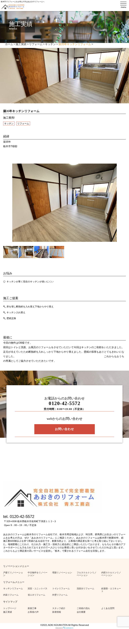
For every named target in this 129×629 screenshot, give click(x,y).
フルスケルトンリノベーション (86, 573)
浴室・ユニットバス (37, 588)
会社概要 (81, 612)
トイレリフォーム (61, 588)
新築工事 (32, 608)
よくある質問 (107, 608)
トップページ (9, 608)
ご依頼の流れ (83, 608)
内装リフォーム (10, 595)
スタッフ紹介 (58, 608)
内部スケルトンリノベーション (111, 573)
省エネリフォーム (36, 595)
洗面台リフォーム (85, 588)
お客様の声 (33, 612)
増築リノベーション (62, 572)
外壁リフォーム (60, 595)
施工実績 (7, 612)
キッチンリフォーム (13, 588)
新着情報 (56, 612)
